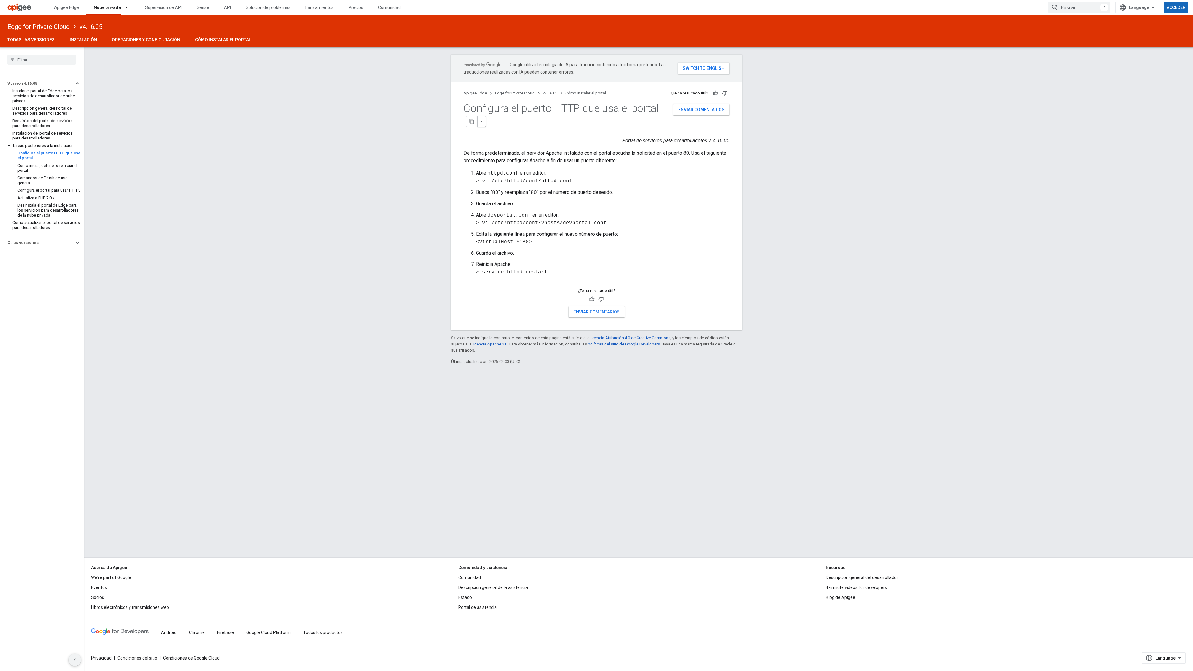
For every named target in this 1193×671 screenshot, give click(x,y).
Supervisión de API (163, 7)
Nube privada (107, 7)
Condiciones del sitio (137, 657)
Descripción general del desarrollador (862, 577)
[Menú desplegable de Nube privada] (129, 7)
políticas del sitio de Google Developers (624, 344)
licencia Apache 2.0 (490, 344)
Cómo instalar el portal (223, 39)
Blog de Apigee (840, 597)
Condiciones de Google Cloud (191, 657)
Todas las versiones (31, 39)
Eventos (99, 587)
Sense (203, 7)
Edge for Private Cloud (38, 26)
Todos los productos (323, 632)
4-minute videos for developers (856, 587)
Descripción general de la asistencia (493, 587)
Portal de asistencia (477, 607)
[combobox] (1079, 7)
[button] (37, 83)
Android (168, 632)
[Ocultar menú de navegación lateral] (75, 660)
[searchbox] (41, 60)
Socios (97, 597)
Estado (465, 597)
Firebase (225, 632)
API (227, 7)
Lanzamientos (319, 7)
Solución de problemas (268, 7)
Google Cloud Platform (268, 632)
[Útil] (715, 93)
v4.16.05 (91, 26)
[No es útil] (724, 93)
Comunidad (389, 7)
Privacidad (101, 657)
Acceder (1176, 7)
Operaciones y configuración (146, 39)
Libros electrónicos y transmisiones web (130, 607)
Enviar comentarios (701, 109)
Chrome (197, 632)
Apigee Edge (66, 7)
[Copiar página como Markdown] (472, 121)
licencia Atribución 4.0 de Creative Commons (630, 338)
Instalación (83, 39)
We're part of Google (111, 577)
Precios (356, 7)
